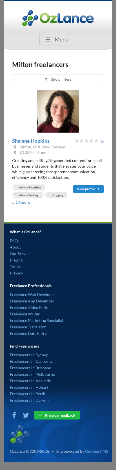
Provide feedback (59, 415)
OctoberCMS (96, 451)
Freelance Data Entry (28, 333)
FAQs (14, 240)
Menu (61, 39)
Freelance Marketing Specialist (36, 320)
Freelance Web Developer (32, 294)
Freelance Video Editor (30, 307)
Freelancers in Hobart (29, 387)
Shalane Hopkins (31, 141)
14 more (22, 202)
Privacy (16, 273)
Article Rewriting (30, 187)
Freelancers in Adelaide (30, 380)
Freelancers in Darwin (29, 400)
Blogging (57, 195)
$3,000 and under (34, 152)
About (15, 247)
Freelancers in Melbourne (32, 374)
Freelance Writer (25, 313)
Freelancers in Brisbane (30, 367)
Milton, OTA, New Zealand (42, 146)
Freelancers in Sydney (29, 354)
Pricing (16, 260)
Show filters (61, 79)
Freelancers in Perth (27, 393)
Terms (15, 266)
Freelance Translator (28, 326)
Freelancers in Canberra (31, 361)
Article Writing (28, 195)
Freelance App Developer (32, 300)
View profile (86, 189)
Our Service (20, 253)
